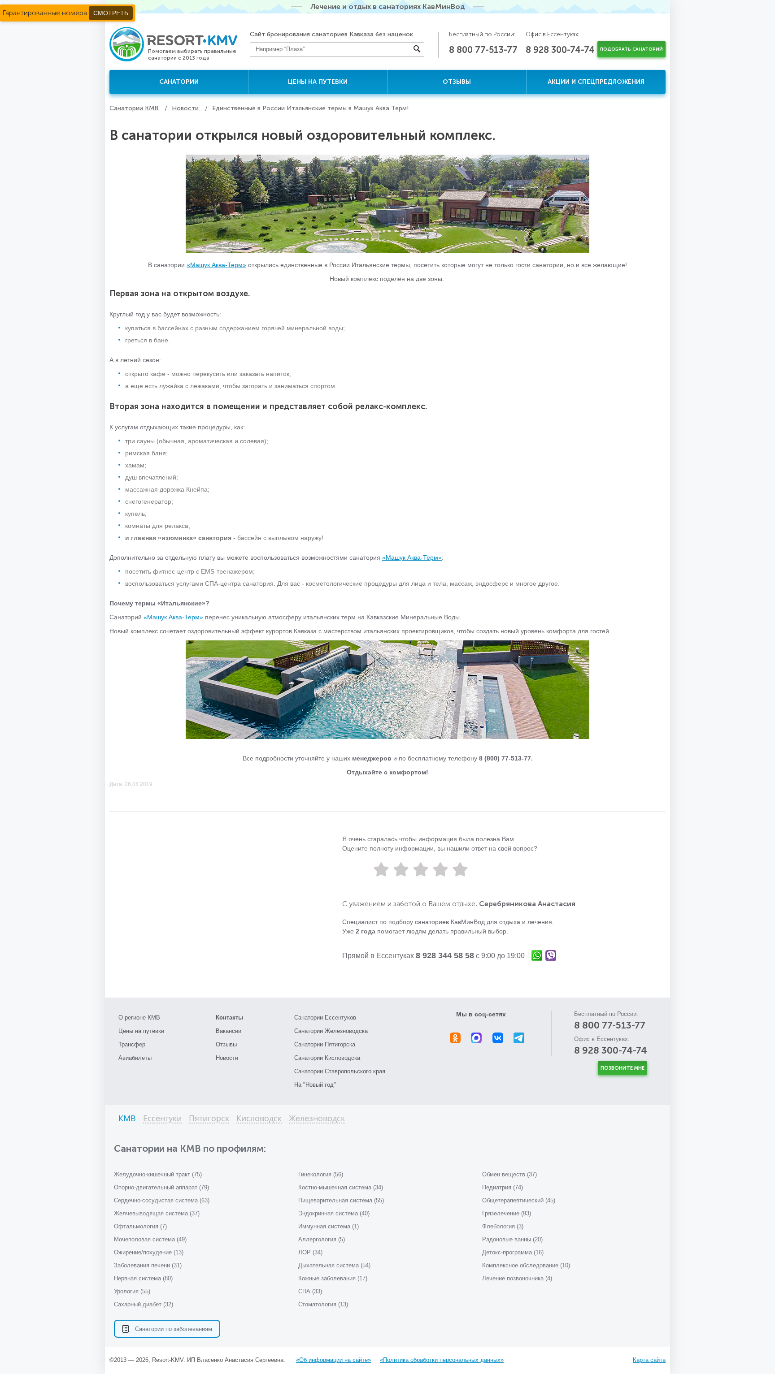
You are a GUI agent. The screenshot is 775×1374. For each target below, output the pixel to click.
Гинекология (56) (320, 1174)
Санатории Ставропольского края (339, 1071)
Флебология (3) (502, 1226)
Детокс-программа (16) (513, 1252)
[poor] (401, 869)
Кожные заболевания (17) (332, 1278)
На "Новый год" (315, 1084)
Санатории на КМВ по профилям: (190, 1148)
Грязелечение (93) (506, 1213)
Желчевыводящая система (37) (157, 1213)
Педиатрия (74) (502, 1187)
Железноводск (317, 1118)
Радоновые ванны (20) (512, 1239)
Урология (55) (132, 1291)
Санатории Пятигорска (324, 1044)
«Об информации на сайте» (333, 1360)
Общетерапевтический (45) (518, 1200)
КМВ (127, 1118)
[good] (440, 869)
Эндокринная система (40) (334, 1213)
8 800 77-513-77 (483, 49)
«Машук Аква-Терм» (216, 264)
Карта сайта (649, 1360)
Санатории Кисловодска (327, 1057)
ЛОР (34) (310, 1252)
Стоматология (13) (323, 1304)
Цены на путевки (318, 82)
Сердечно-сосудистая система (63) (161, 1200)
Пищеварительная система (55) (341, 1200)
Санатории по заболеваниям (173, 1329)
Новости (227, 1057)
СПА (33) (310, 1291)
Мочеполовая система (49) (150, 1239)
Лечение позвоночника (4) (517, 1278)
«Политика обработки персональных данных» (442, 1360)
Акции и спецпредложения (596, 82)
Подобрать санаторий (631, 49)
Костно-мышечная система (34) (340, 1187)
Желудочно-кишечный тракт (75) (158, 1174)
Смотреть (110, 13)
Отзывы (457, 82)
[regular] (420, 869)
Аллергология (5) (321, 1239)
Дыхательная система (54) (334, 1265)
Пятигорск (209, 1118)
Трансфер (131, 1044)
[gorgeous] (460, 869)
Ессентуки (162, 1118)
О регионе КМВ (139, 1017)
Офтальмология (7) (140, 1226)
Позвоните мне (622, 1068)
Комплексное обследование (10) (526, 1265)
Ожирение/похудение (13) (148, 1252)
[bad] (381, 869)
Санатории (179, 82)
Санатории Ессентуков (325, 1017)
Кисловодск (259, 1118)
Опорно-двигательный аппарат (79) (161, 1187)
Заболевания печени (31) (148, 1265)
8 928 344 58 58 (445, 955)
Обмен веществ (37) (509, 1174)
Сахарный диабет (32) (143, 1304)
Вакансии (228, 1031)
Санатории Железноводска (331, 1031)
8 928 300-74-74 (560, 49)
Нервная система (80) (143, 1278)
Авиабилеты (135, 1057)
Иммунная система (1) (328, 1226)
